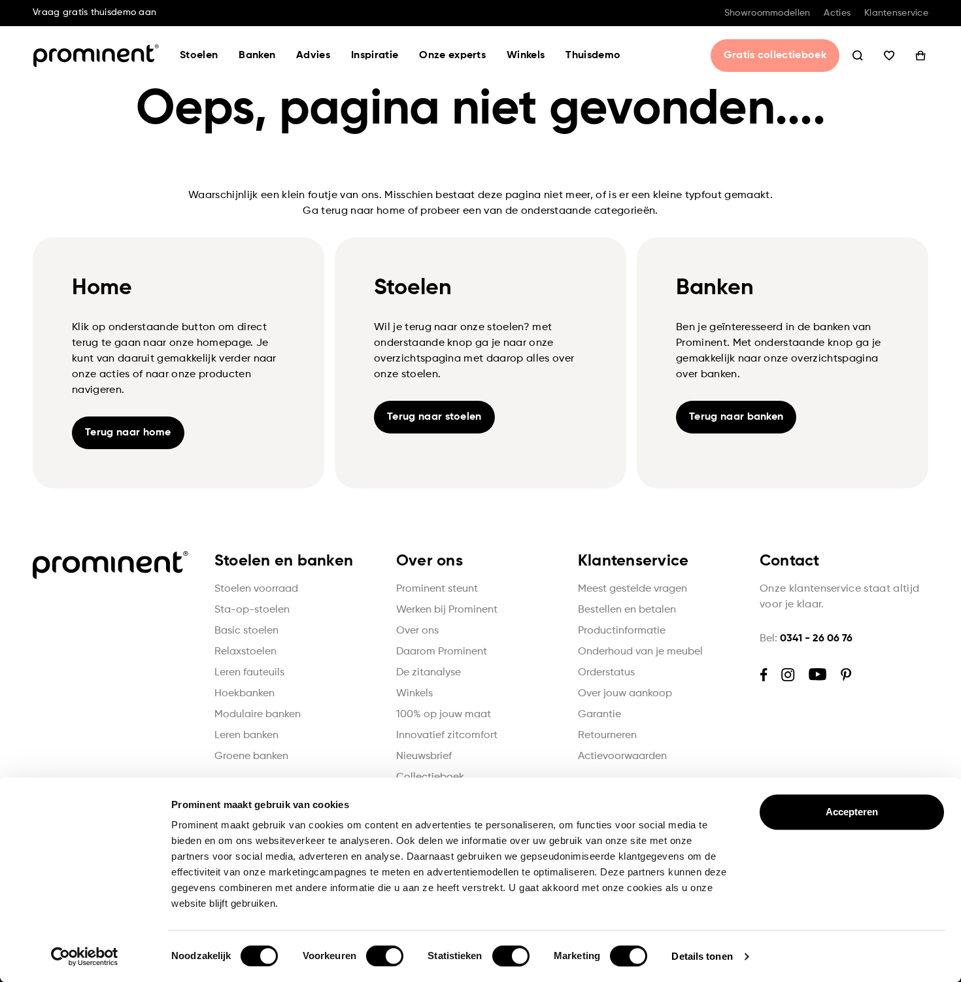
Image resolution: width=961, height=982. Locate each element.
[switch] (384, 955)
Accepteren (852, 811)
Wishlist (889, 55)
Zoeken (858, 55)
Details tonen (701, 956)
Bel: (806, 639)
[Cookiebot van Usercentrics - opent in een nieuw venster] (84, 956)
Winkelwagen (920, 55)
